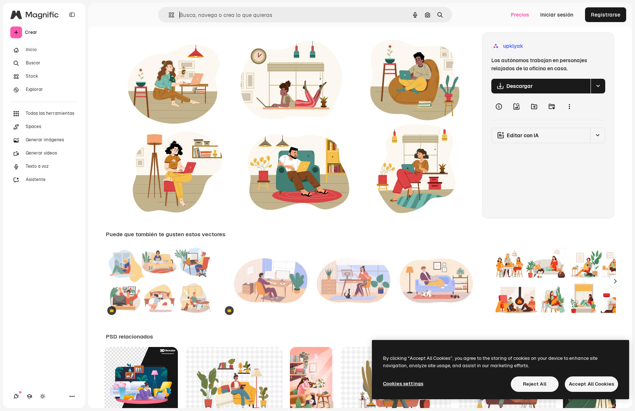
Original (153, 46)
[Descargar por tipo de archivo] (598, 86)
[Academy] (29, 396)
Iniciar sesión (556, 14)
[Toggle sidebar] (72, 15)
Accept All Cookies (591, 384)
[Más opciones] (569, 106)
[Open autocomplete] (168, 15)
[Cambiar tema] (43, 396)
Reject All (534, 384)
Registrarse (605, 14)
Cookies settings (403, 383)
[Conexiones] (16, 396)
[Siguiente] (615, 281)
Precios (520, 14)
